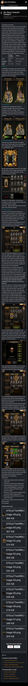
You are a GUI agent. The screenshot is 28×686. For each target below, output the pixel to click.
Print (5, 655)
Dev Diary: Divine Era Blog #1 (10, 671)
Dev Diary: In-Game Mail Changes (11, 664)
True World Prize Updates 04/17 (10, 660)
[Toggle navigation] (26, 2)
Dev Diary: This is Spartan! (9, 674)
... (6, 5)
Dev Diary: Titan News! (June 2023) (11, 678)
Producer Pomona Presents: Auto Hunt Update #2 (14, 662)
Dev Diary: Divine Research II (10, 676)
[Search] (25, 8)
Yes (18, 646)
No (11, 646)
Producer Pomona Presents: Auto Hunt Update (13, 666)
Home (2, 5)
